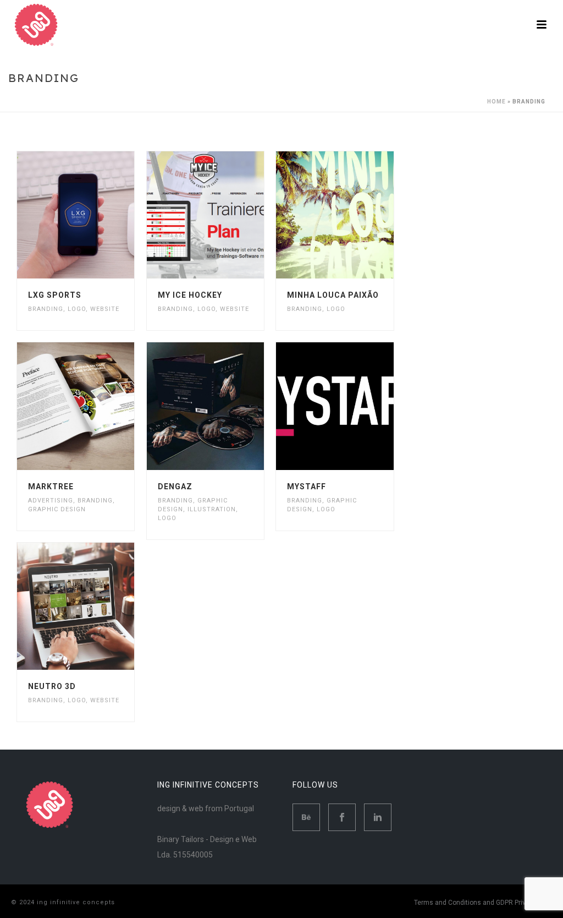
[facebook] (342, 817)
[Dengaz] (224, 406)
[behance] (306, 817)
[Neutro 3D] (94, 606)
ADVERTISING (50, 500)
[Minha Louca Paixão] (354, 215)
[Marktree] (94, 406)
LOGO (77, 309)
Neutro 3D (52, 686)
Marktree (51, 486)
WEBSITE (104, 309)
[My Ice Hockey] (224, 215)
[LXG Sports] (94, 215)
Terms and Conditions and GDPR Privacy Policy (485, 902)
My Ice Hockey (190, 295)
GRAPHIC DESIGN (57, 509)
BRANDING (45, 309)
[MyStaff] (354, 406)
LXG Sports (54, 295)
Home (496, 102)
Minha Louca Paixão (333, 295)
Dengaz (175, 486)
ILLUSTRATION (211, 509)
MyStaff (306, 486)
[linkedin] (377, 817)
